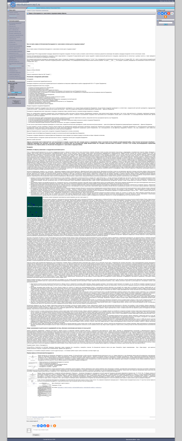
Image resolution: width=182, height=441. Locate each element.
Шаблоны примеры (45, 7)
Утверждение (12, 70)
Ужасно (12, 90)
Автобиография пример (15, 51)
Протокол (11, 26)
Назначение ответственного (16, 78)
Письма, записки (13, 47)
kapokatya (52, 417)
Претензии (11, 38)
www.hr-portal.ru (68, 387)
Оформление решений (14, 46)
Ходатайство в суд (13, 37)
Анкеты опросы (13, 49)
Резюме (11, 42)
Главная (38, 7)
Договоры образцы (13, 31)
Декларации (12, 59)
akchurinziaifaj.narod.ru (78, 387)
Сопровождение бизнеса (15, 55)
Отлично (12, 84)
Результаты (11, 93)
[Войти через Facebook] (44, 425)
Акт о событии (12, 29)
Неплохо (12, 87)
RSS (173, 1)
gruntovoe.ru (98, 387)
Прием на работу (13, 74)
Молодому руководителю (15, 66)
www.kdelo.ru (61, 387)
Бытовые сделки (13, 61)
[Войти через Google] (51, 425)
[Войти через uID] (38, 425)
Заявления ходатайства (15, 35)
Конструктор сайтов (131, 439)
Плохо (11, 89)
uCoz (138, 439)
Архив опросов (18, 93)
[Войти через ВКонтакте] (41, 425)
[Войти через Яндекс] (48, 425)
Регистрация (54, 7)
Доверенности (12, 53)
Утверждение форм (14, 72)
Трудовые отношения (14, 40)
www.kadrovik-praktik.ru (89, 387)
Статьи (33, 10)
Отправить (36, 435)
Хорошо (12, 86)
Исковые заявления (14, 33)
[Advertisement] (68, 28)
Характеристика (13, 28)
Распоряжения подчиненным (16, 63)
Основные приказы (14, 76)
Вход (59, 7)
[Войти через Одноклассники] (54, 425)
